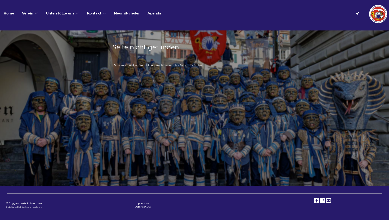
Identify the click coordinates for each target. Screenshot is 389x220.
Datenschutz (143, 206)
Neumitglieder (127, 13)
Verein (27, 13)
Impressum (142, 203)
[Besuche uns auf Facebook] (316, 201)
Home (9, 13)
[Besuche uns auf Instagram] (322, 201)
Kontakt (94, 13)
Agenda (154, 13)
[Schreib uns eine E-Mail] (328, 201)
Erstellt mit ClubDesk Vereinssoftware (24, 207)
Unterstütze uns (60, 13)
